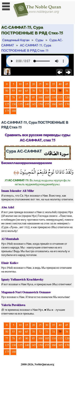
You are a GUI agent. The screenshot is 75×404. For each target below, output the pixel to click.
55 (13, 91)
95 (33, 97)
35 (53, 84)
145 (33, 104)
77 (6, 97)
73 (46, 91)
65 (26, 91)
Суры (39, 40)
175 (7, 111)
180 (13, 111)
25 (40, 84)
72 (40, 91)
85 (20, 97)
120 (67, 97)
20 (33, 84)
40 (60, 84)
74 (53, 91)
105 (47, 97)
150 (40, 104)
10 (20, 84)
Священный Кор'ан (15, 40)
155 (47, 104)
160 (53, 104)
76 (66, 91)
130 (13, 104)
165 (60, 104)
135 (20, 104)
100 (40, 97)
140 (27, 104)
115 (60, 97)
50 (6, 91)
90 (26, 97)
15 (26, 84)
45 (66, 84)
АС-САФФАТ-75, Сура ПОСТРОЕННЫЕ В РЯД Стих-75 (26, 47)
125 (7, 104)
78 (13, 97)
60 (20, 91)
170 (67, 104)
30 (46, 84)
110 (53, 97)
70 (33, 91)
